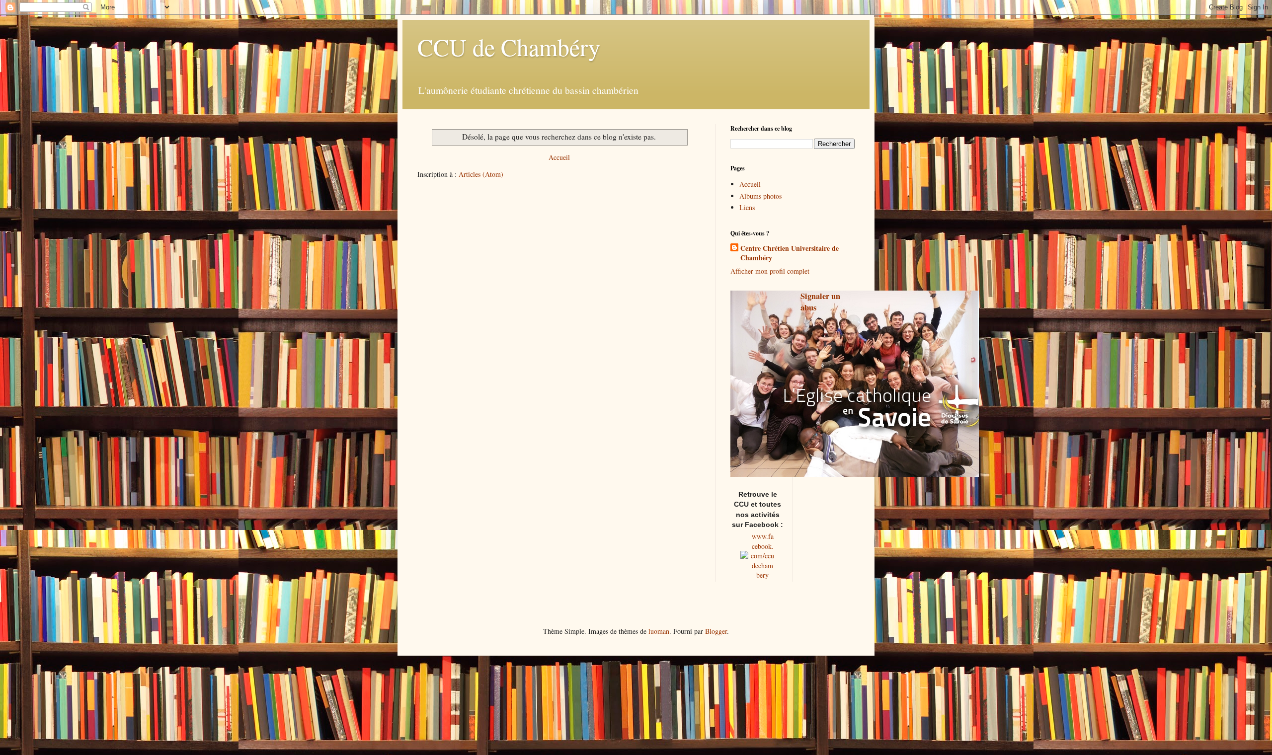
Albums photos (760, 196)
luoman (658, 631)
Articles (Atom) (481, 174)
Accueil (559, 157)
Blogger (716, 631)
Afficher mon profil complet (769, 271)
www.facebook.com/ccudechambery (762, 555)
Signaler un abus (820, 301)
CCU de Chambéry (508, 47)
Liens (747, 207)
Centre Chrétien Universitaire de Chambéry (789, 253)
